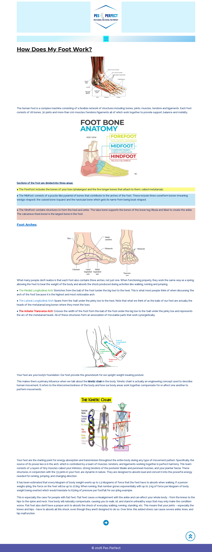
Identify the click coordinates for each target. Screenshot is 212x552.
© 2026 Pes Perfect (106, 548)
